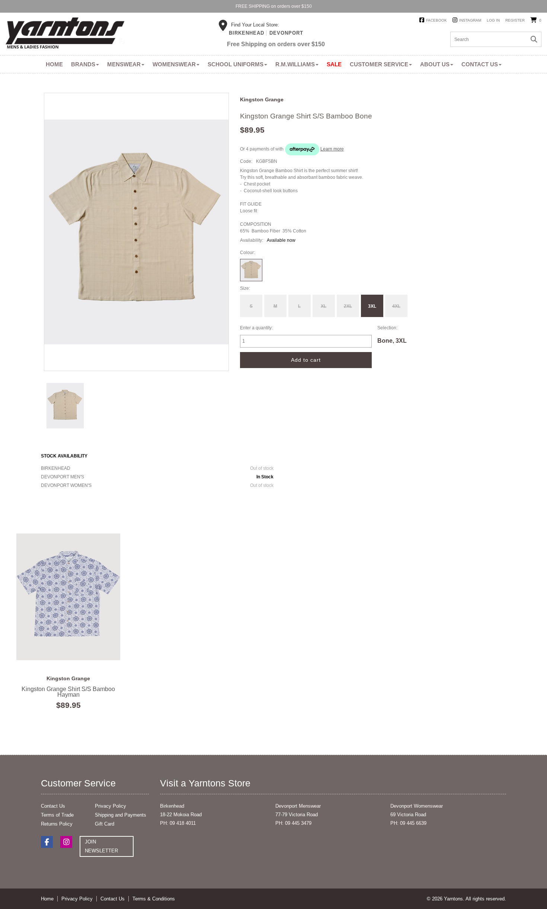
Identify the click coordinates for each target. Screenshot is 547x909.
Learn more (332, 149)
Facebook (436, 20)
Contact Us (479, 64)
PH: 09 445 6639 (408, 823)
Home (54, 64)
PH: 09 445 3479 (293, 823)
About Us (435, 64)
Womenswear (174, 64)
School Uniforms (235, 64)
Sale (334, 64)
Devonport (286, 33)
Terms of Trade (57, 815)
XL (323, 306)
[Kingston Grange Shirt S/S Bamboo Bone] (65, 405)
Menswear (124, 64)
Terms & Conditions (153, 899)
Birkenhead (246, 33)
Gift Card (104, 824)
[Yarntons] (65, 34)
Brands (83, 64)
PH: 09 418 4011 (178, 823)
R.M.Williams (295, 64)
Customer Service (379, 64)
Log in (493, 20)
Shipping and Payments (120, 815)
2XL (348, 306)
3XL (372, 306)
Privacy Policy (110, 806)
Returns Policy (57, 824)
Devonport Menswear (298, 806)
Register (515, 20)
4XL (396, 306)
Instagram (470, 20)
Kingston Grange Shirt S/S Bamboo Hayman (68, 596)
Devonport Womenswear (416, 806)
